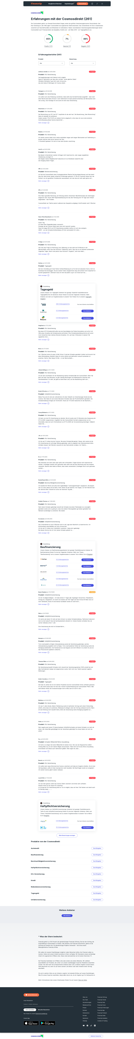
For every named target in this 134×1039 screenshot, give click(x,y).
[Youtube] (84, 1025)
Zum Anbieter (87, 311)
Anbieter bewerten (96, 1036)
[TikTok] (91, 1025)
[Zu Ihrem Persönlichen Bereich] (92, 4)
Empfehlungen (69, 3)
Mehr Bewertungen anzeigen (67, 835)
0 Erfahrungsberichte (62, 318)
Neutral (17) (67, 46)
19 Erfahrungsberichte (62, 827)
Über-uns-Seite (82, 980)
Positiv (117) (48, 46)
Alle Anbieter (67, 915)
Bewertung (72, 59)
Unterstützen (82, 3)
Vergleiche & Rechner (55, 3)
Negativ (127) (85, 46)
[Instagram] (87, 1025)
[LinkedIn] (95, 1025)
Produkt (40, 59)
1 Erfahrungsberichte (62, 566)
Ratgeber (89, 554)
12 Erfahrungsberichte (62, 310)
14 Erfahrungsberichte (62, 559)
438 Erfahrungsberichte (63, 304)
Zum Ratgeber (97, 848)
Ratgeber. (46, 815)
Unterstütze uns (32, 995)
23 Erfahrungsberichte (62, 585)
